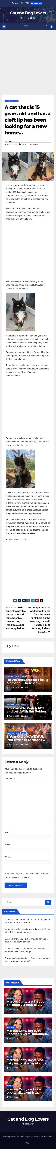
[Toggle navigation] (25, 26)
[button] (47, 26)
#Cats (24, 144)
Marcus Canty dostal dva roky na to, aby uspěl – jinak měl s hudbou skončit (27, 1063)
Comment (10, 779)
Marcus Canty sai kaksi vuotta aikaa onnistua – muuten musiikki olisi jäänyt (28, 1092)
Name (8, 832)
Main (28, 1143)
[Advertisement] (28, 66)
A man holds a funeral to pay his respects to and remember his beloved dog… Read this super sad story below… (16, 618)
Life (17, 676)
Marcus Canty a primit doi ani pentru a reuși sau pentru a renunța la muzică (27, 1005)
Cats (7, 101)
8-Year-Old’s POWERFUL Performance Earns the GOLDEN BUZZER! (25, 740)
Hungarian (11, 1027)
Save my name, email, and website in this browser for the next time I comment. (28, 875)
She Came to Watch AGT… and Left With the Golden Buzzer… (26, 711)
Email (8, 845)
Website (8, 857)
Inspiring (14, 101)
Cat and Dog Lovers (28, 13)
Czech (9, 1056)
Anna (25, 688)
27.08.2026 (13, 1009)
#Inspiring (33, 144)
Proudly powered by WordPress (15, 1137)
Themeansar (47, 1137)
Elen (9, 141)
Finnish (10, 1086)
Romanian (10, 998)
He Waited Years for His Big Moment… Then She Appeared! (27, 683)
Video (23, 676)
